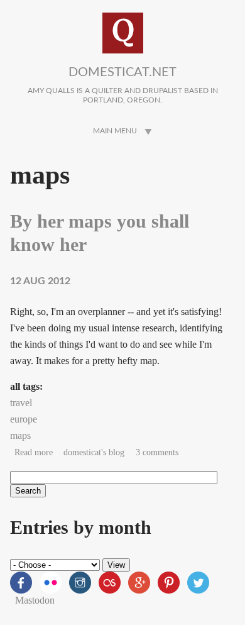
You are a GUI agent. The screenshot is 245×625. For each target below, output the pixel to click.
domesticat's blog (93, 452)
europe (23, 419)
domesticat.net (122, 72)
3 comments (157, 452)
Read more (33, 452)
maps (20, 435)
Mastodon (35, 600)
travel (21, 402)
